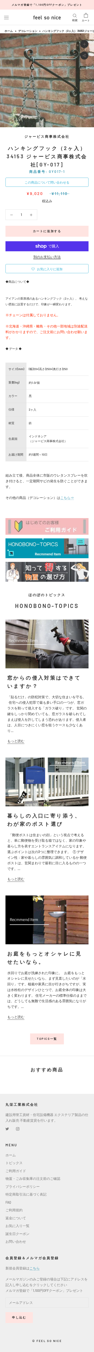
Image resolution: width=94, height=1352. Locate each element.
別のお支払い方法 (47, 257)
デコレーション (27, 30)
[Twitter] (7, 1128)
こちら (34, 1268)
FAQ (8, 1202)
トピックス (14, 1163)
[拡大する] (84, 44)
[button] (47, 268)
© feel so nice (47, 1341)
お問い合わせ (15, 1241)
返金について (15, 1218)
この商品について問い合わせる (47, 182)
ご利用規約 (14, 1210)
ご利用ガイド (15, 1171)
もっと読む (15, 741)
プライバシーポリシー (22, 1186)
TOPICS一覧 (47, 1039)
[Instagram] (17, 1128)
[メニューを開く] (6, 17)
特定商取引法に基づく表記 (26, 1194)
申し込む (19, 1317)
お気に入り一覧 (17, 1226)
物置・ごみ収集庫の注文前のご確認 (32, 1178)
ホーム (9, 30)
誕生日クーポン (17, 1234)
